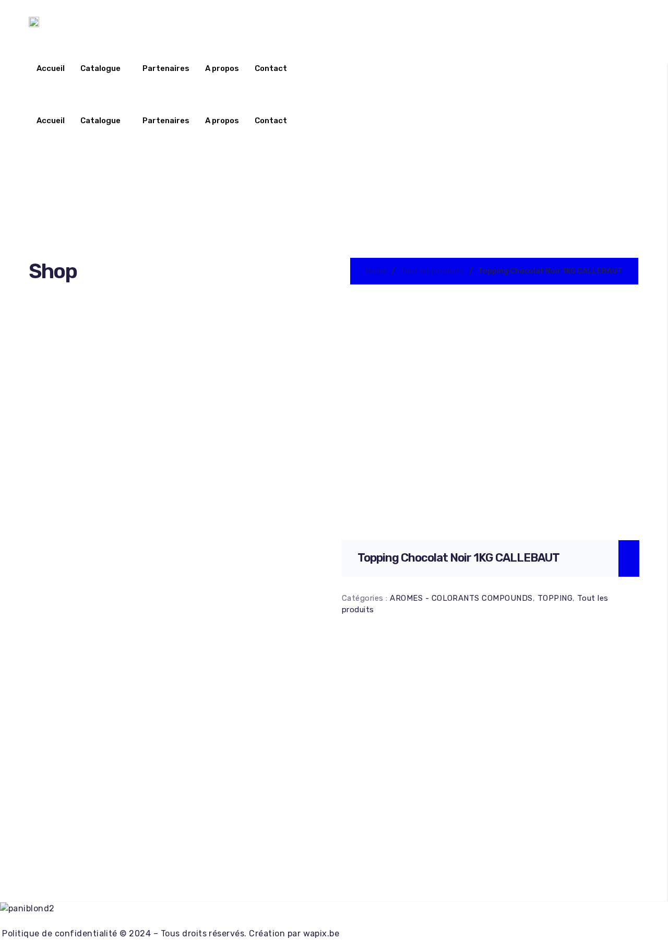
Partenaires (165, 68)
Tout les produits (432, 271)
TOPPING (555, 598)
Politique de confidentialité (58, 933)
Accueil (51, 68)
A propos (222, 68)
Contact (271, 68)
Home (376, 271)
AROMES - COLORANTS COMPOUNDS (461, 598)
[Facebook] (334, 921)
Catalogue (100, 68)
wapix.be (321, 933)
